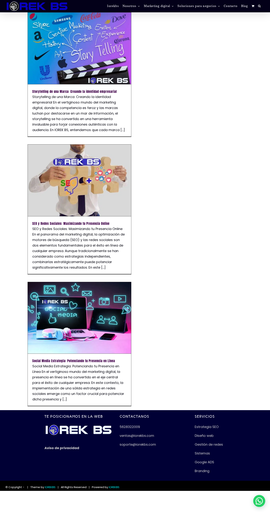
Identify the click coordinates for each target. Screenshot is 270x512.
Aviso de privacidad (61, 448)
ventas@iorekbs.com (137, 435)
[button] (259, 6)
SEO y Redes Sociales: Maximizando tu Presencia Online (70, 223)
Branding (202, 471)
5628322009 (130, 426)
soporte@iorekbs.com (138, 444)
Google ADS (204, 462)
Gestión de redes (209, 444)
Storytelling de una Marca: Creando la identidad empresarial (74, 91)
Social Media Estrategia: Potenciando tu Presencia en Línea (73, 360)
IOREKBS (50, 487)
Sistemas (202, 453)
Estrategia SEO (207, 426)
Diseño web (204, 435)
